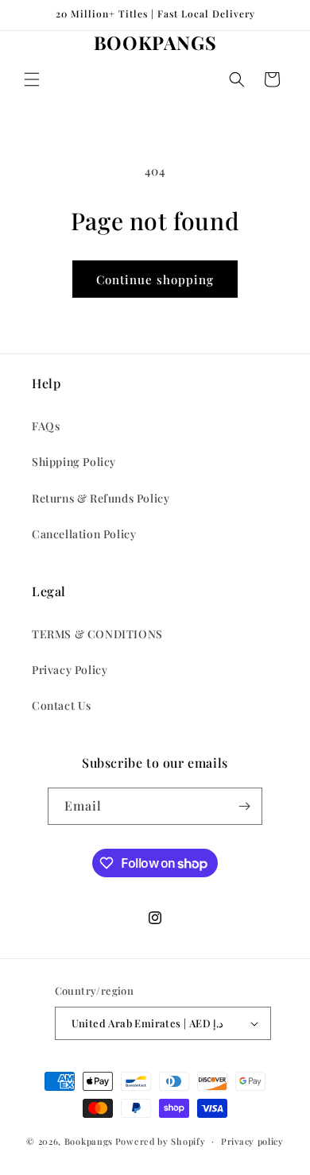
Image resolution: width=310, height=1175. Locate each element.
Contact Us (61, 705)
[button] (31, 79)
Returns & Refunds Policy (100, 498)
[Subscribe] (244, 806)
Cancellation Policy (84, 533)
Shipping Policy (74, 461)
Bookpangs (88, 1140)
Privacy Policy (69, 669)
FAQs (46, 425)
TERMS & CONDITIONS (97, 633)
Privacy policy (252, 1141)
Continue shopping (155, 279)
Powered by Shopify (160, 1140)
